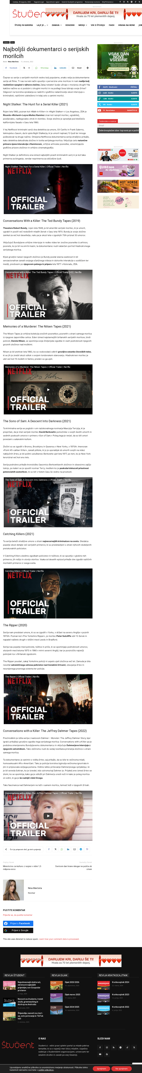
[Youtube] (100, 1054)
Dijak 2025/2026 (72, 982)
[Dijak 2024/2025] (56, 1010)
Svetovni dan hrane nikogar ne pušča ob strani (73, 867)
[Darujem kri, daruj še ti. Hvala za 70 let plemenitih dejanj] (71, 961)
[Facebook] (120, 2)
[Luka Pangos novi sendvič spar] (118, 162)
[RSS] (127, 2)
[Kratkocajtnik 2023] (103, 997)
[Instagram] (123, 2)
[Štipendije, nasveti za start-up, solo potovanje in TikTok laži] (9, 1016)
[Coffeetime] (118, 210)
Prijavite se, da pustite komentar (17, 915)
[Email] (74, 849)
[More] (88, 68)
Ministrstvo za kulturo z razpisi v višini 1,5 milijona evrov (22, 867)
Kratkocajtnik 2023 (120, 994)
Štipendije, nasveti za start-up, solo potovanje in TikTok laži (30, 1016)
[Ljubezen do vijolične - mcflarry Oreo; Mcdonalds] (118, 178)
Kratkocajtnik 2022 (120, 1007)
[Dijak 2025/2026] (56, 985)
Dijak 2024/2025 (72, 1007)
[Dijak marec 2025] (56, 997)
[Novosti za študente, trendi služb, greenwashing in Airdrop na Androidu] (9, 1002)
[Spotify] (131, 2)
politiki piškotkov (46, 1070)
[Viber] (87, 849)
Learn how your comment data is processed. (59, 939)
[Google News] (107, 1054)
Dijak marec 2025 (72, 994)
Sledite (134, 93)
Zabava (6, 42)
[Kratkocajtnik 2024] (103, 985)
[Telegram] (80, 849)
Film (12, 42)
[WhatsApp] (61, 849)
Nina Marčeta (13, 62)
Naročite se (132, 110)
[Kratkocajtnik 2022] (103, 1010)
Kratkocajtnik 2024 (120, 982)
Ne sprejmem (122, 1068)
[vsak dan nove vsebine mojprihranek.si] (118, 78)
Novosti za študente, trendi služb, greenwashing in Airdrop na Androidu (30, 1002)
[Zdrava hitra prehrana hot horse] (118, 194)
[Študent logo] (29, 13)
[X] (139, 2)
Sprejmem (101, 1068)
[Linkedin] (68, 849)
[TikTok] (135, 2)
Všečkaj (133, 87)
